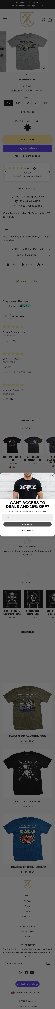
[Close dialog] (52, 475)
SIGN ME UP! (27, 524)
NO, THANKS (27, 531)
